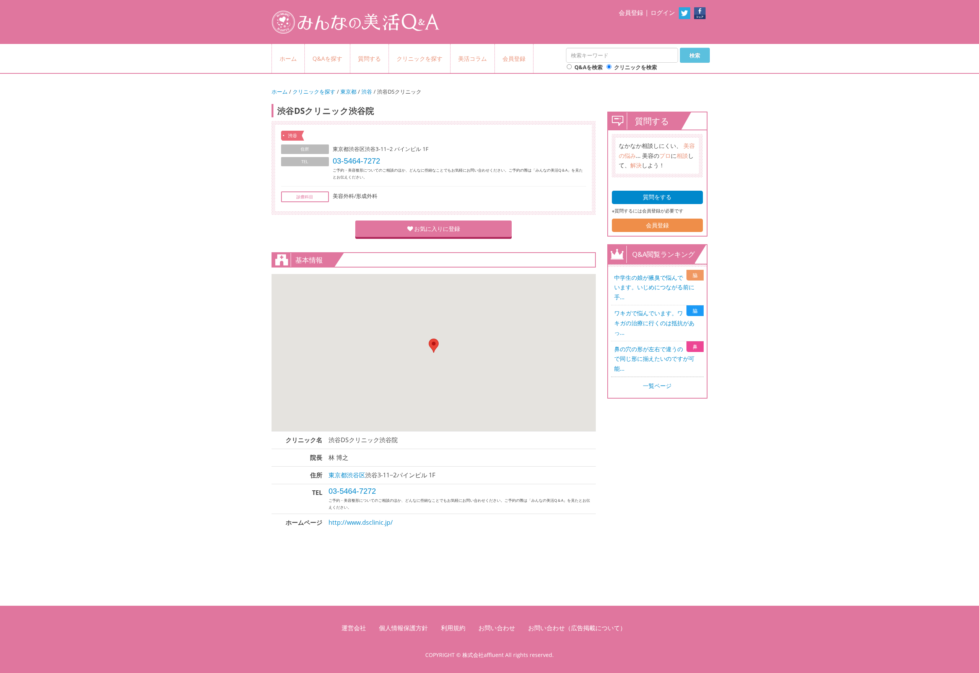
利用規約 (453, 628)
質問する (369, 58)
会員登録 (631, 12)
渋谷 (366, 91)
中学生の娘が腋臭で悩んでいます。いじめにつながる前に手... (654, 287)
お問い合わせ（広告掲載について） (577, 628)
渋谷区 (356, 475)
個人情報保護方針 (403, 628)
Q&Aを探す (327, 58)
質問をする (657, 197)
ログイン (662, 12)
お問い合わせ (496, 628)
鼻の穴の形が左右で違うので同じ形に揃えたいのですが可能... (654, 358)
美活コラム (472, 58)
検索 (695, 55)
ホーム (288, 58)
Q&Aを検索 (588, 67)
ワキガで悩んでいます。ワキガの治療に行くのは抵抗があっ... (654, 322)
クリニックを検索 (635, 67)
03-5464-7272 (356, 161)
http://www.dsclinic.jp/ (361, 522)
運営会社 (354, 628)
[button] (434, 346)
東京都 (348, 91)
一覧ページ (657, 385)
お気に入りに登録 (437, 228)
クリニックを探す (419, 58)
